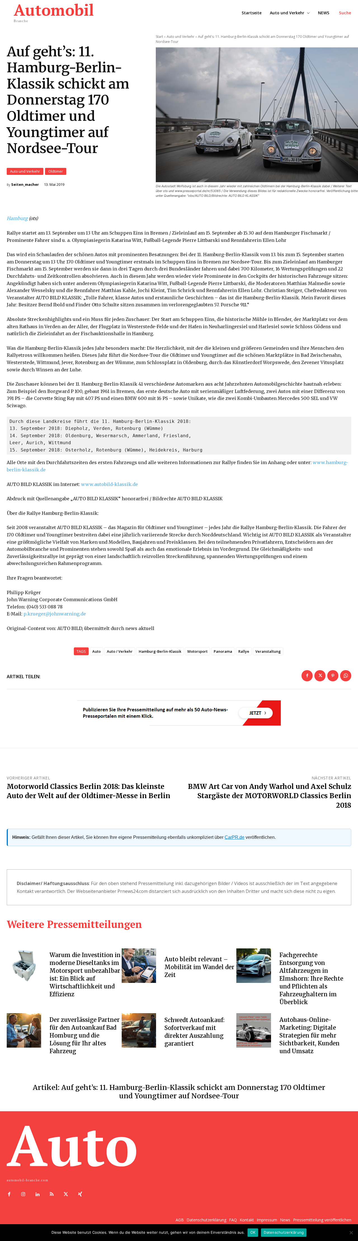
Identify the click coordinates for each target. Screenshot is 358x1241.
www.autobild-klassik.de (109, 484)
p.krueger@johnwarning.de (54, 614)
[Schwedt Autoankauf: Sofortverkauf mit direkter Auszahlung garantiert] (139, 1030)
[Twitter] (320, 675)
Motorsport (197, 651)
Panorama (223, 651)
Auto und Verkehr (25, 171)
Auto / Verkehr (120, 651)
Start (159, 36)
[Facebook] (307, 675)
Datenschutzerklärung (284, 1232)
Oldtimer (55, 171)
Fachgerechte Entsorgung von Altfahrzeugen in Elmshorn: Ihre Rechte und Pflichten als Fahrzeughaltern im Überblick (311, 978)
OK (253, 1232)
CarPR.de (234, 837)
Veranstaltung (268, 651)
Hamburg (17, 218)
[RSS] (51, 1194)
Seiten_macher (25, 184)
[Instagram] (23, 1194)
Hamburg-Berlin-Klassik (160, 651)
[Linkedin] (37, 1194)
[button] (345, 13)
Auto (96, 651)
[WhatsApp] (345, 675)
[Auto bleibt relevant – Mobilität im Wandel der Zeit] (139, 965)
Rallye (243, 651)
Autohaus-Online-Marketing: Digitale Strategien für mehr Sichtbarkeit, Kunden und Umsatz (309, 1035)
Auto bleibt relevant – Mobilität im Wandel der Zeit (199, 967)
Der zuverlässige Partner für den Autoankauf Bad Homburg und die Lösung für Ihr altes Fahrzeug (85, 1035)
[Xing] (80, 1194)
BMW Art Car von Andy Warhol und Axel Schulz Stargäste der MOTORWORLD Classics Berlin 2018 (269, 796)
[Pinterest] (332, 675)
